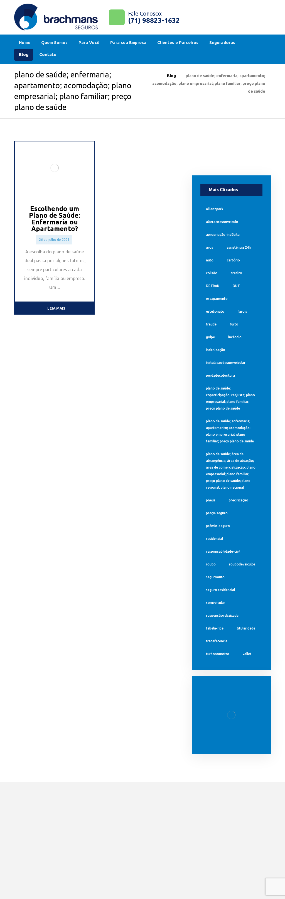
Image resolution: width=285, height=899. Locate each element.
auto (209, 260)
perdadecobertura (220, 375)
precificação (238, 500)
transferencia (216, 641)
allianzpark (214, 209)
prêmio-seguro (218, 526)
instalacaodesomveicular (225, 362)
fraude (211, 324)
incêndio (235, 337)
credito (236, 273)
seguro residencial (220, 590)
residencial (214, 538)
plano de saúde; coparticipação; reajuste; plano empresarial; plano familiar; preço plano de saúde (230, 398)
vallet (247, 654)
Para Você (86, 808)
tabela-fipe (214, 628)
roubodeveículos (242, 564)
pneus (210, 500)
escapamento (217, 298)
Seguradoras (141, 844)
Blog (131, 856)
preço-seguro (217, 513)
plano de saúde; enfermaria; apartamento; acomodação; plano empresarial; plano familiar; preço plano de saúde (230, 431)
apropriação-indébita (223, 234)
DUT (236, 286)
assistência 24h (239, 247)
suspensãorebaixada (222, 615)
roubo (211, 564)
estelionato (215, 311)
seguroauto (215, 577)
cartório (233, 260)
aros (209, 247)
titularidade (246, 628)
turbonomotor (217, 654)
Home (133, 800)
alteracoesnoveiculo (222, 222)
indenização (215, 350)
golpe (210, 337)
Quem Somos (142, 812)
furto (234, 324)
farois (242, 311)
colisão (211, 273)
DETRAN (212, 286)
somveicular (215, 602)
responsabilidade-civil (223, 551)
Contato (135, 868)
